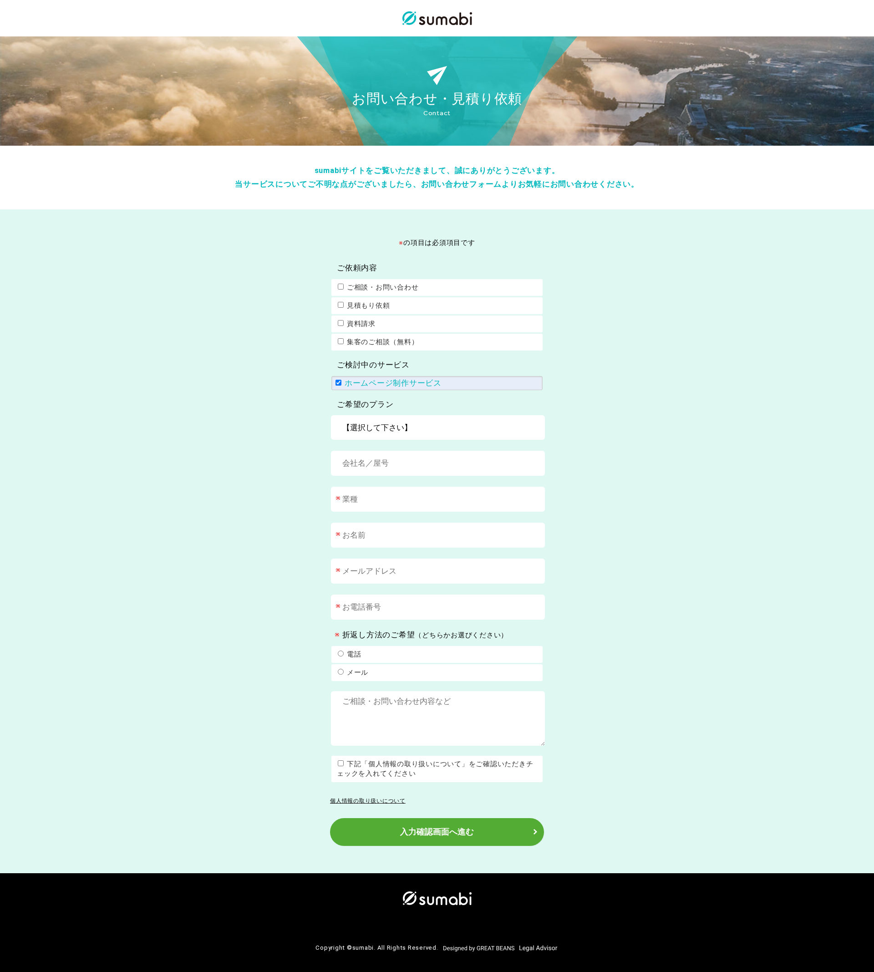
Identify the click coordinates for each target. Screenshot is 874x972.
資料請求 (360, 324)
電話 (353, 654)
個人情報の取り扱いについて (368, 801)
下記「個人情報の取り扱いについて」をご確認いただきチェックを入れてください (435, 769)
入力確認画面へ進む (437, 831)
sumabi (363, 947)
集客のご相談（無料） (381, 342)
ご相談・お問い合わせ (381, 287)
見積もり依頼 (367, 305)
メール (356, 672)
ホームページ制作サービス (392, 383)
